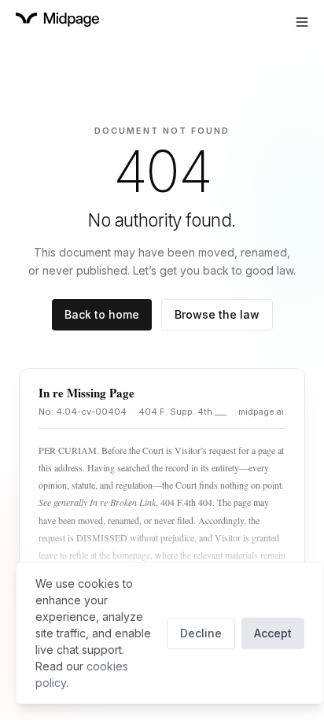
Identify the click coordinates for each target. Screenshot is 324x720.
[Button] (302, 22)
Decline (201, 633)
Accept (273, 633)
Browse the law (217, 314)
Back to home (101, 314)
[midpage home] (57, 20)
